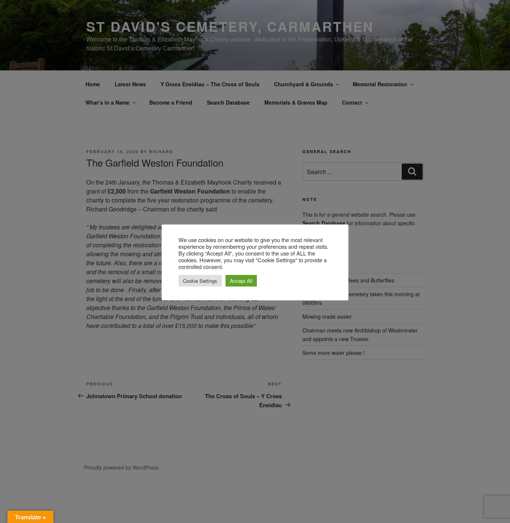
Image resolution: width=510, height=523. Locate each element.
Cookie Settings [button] (200, 280)
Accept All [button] (241, 280)
